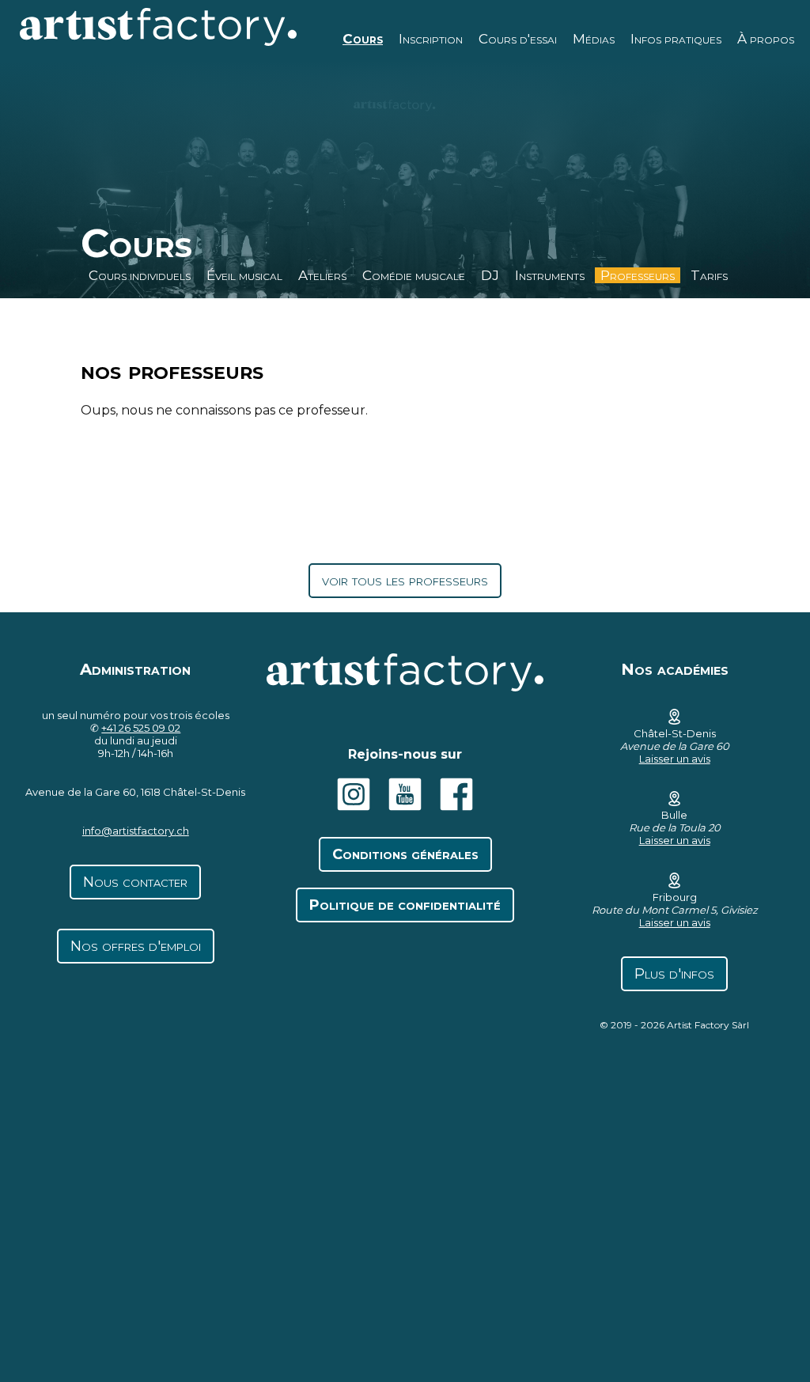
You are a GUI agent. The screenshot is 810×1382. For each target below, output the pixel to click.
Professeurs (637, 275)
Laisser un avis (674, 758)
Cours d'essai (518, 39)
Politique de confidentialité (405, 905)
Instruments (550, 275)
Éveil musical (244, 275)
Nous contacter (135, 882)
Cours (363, 39)
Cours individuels (140, 275)
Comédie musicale (413, 275)
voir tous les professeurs (405, 580)
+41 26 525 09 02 (140, 727)
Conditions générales (405, 854)
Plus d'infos (674, 974)
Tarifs (709, 275)
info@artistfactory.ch (135, 830)
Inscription (431, 39)
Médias (594, 39)
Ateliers (322, 275)
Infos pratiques (675, 39)
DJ (490, 275)
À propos (765, 39)
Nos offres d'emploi (135, 946)
